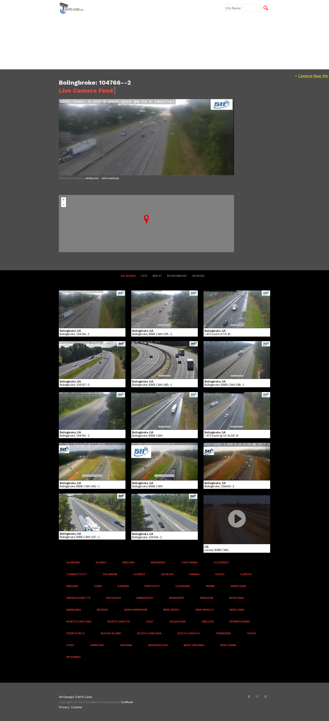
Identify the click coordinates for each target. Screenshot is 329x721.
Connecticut (76, 574)
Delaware (110, 574)
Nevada (102, 609)
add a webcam (110, 178)
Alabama (73, 562)
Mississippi (176, 597)
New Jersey (171, 609)
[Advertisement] (114, 42)
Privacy (64, 707)
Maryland (238, 586)
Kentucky (152, 586)
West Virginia (194, 645)
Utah (70, 645)
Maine (210, 586)
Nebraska (73, 609)
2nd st (157, 275)
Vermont (97, 645)
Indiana (72, 586)
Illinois (245, 574)
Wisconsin (228, 645)
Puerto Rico (75, 633)
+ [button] (63, 199)
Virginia (126, 645)
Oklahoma (177, 621)
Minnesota (145, 597)
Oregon (207, 621)
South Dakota (188, 633)
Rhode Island (111, 633)
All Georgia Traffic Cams (75, 697)
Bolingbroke (177, 275)
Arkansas (158, 562)
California (189, 562)
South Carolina (149, 633)
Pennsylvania (239, 621)
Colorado (221, 562)
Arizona (128, 562)
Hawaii (194, 574)
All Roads (128, 275)
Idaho (219, 574)
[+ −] (146, 223)
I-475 (144, 275)
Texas (251, 633)
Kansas (123, 586)
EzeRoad (127, 702)
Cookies (76, 707)
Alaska (101, 562)
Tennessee (223, 633)
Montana (236, 597)
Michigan (113, 597)
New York (237, 609)
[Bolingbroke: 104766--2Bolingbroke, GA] (146, 219)
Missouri (206, 597)
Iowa (98, 586)
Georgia (198, 275)
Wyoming (73, 656)
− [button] (63, 204)
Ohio (149, 621)
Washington (158, 645)
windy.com (91, 178)
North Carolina (78, 621)
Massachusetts (78, 597)
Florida (139, 574)
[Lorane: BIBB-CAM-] (224, 533)
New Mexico (205, 609)
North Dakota (118, 621)
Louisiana (183, 586)
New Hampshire (135, 609)
